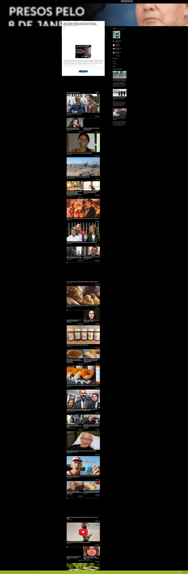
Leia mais (83, 71)
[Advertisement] (83, 37)
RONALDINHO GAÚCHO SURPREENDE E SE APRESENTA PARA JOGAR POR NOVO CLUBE (119, 99)
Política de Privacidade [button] (37, 572)
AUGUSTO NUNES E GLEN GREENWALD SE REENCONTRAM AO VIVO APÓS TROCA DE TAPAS (119, 118)
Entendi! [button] (184, 572)
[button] (64, 27)
